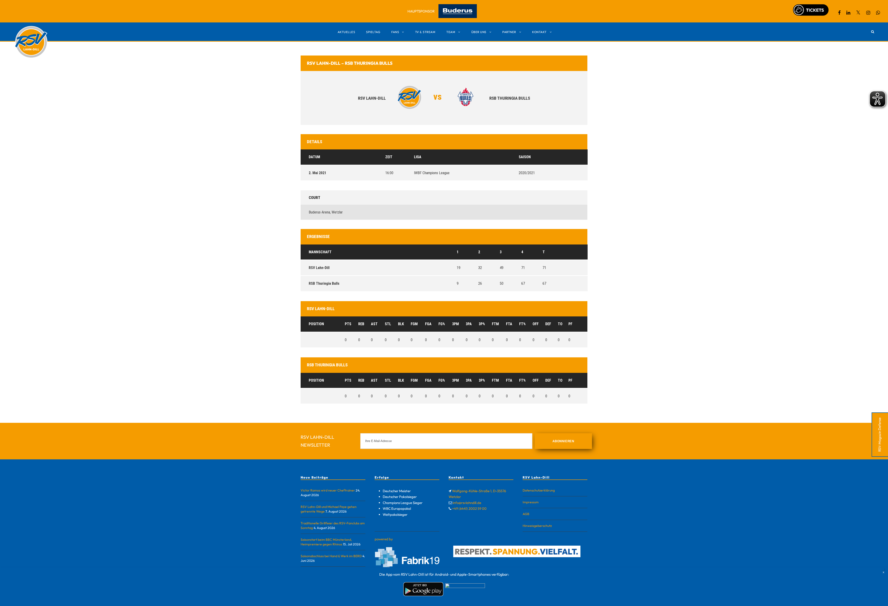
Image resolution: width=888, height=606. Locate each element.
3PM (455, 324)
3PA (469, 324)
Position (316, 324)
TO (560, 324)
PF (570, 324)
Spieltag (373, 32)
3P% (482, 324)
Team (450, 32)
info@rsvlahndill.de (467, 503)
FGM (414, 324)
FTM (495, 324)
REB (361, 324)
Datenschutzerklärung (539, 490)
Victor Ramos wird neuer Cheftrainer (328, 490)
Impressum (531, 502)
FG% (441, 324)
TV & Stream (425, 32)
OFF (536, 324)
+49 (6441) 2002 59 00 (469, 508)
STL (388, 324)
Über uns (478, 32)
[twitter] (858, 12)
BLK (401, 324)
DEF (548, 324)
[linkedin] (848, 12)
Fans (395, 32)
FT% (522, 324)
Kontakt (539, 32)
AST (374, 324)
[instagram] (868, 12)
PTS (348, 324)
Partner (509, 32)
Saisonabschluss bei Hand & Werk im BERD (331, 556)
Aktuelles (346, 32)
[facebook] (839, 12)
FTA (509, 324)
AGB (526, 514)
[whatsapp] (878, 12)
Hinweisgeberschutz (537, 526)
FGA (428, 324)
